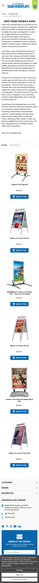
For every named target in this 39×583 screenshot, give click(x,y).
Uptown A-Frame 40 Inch (19, 346)
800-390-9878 (10, 513)
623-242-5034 (10, 517)
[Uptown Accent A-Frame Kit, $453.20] (19, 436)
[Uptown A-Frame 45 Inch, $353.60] (19, 221)
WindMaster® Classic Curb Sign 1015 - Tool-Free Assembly (19, 293)
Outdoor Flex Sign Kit (19, 185)
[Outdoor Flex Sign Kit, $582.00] (19, 167)
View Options (21, 197)
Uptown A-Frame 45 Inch (19, 238)
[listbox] (22, 145)
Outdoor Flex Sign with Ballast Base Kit (19, 400)
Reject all (19, 575)
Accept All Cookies (19, 579)
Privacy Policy (6, 565)
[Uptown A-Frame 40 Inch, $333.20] (19, 328)
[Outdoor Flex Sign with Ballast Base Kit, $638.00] (19, 382)
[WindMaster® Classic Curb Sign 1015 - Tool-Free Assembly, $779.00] (19, 274)
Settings (19, 570)
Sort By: (4, 145)
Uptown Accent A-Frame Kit (19, 453)
